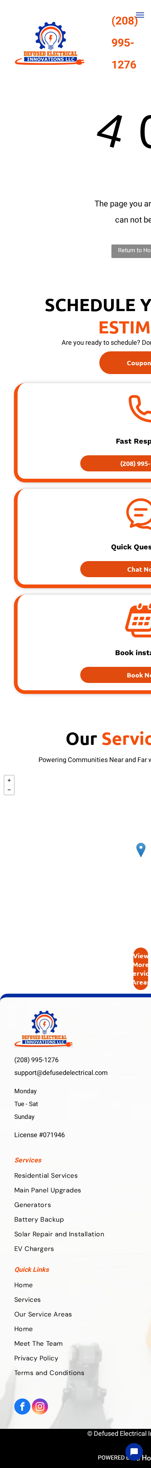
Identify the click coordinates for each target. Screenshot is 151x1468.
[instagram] (40, 1407)
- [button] (9, 790)
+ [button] (9, 780)
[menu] (140, 15)
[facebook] (22, 1407)
